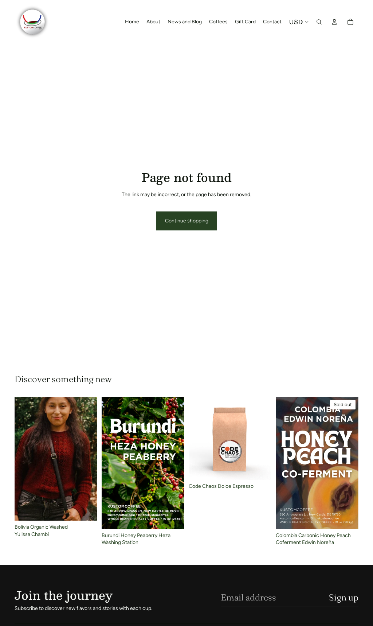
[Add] (86, 509)
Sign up (343, 597)
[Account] (334, 22)
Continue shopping (186, 221)
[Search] (319, 22)
